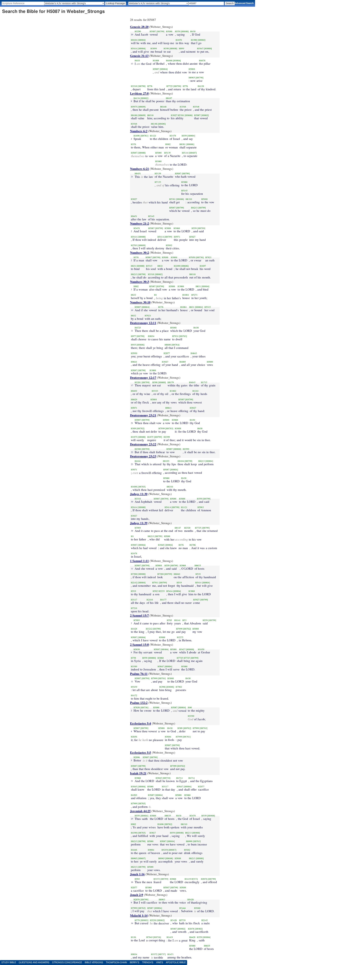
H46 (190, 707)
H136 (133, 937)
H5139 (167, 152)
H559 (177, 31)
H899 (181, 48)
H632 (160, 265)
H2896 (137, 757)
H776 (149, 86)
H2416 (150, 599)
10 (132, 310)
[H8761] (144, 135)
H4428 (134, 628)
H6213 (194, 207)
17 (132, 385)
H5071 (134, 407)
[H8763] (183, 336)
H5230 (153, 920)
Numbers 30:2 (139, 252)
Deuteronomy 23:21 (143, 415)
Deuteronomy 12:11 (143, 322)
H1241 (195, 390)
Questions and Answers (34, 962)
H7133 (158, 182)
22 (132, 452)
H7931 (175, 336)
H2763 (134, 245)
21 (132, 176)
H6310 (150, 115)
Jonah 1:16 (137, 874)
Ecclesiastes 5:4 (140, 723)
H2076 (204, 878)
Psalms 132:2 (139, 702)
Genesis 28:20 (139, 26)
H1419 (188, 878)
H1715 (204, 382)
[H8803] (144, 920)
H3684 (168, 736)
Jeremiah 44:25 (140, 811)
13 (132, 63)
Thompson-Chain (116, 962)
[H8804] (142, 39)
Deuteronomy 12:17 (143, 377)
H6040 (177, 574)
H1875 (134, 436)
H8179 (171, 382)
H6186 (134, 115)
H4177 (163, 599)
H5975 (134, 106)
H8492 (134, 390)
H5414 (134, 48)
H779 (137, 920)
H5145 (184, 190)
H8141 (177, 620)
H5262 (187, 849)
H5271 (194, 294)
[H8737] (162, 954)
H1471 (170, 954)
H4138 (201, 86)
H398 (166, 48)
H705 (169, 620)
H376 (133, 144)
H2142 (134, 582)
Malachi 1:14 (139, 915)
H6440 (163, 106)
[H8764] (175, 344)
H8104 (134, 39)
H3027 (174, 115)
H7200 (134, 574)
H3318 (134, 86)
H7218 (134, 608)
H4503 (134, 795)
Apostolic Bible (176, 962)
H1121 (153, 135)
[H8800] (185, 31)
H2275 (180, 637)
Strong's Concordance (67, 962)
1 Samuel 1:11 (139, 560)
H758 (133, 657)
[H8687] (193, 152)
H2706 (192, 544)
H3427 (182, 649)
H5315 (149, 265)
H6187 (169, 98)
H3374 (194, 878)
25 (132, 818)
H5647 (161, 666)
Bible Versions (94, 962)
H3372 (157, 878)
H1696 (137, 135)
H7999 (161, 428)
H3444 (182, 908)
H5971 (177, 236)
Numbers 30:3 (139, 281)
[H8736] (200, 257)
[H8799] (160, 31)
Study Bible (8, 962)
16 (132, 882)
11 (132, 330)
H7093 (138, 527)
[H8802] (202, 39)
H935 (133, 344)
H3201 (138, 382)
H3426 (173, 920)
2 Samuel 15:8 (139, 644)
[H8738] (144, 707)
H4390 (134, 832)
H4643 (194, 353)
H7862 (179, 686)
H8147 (178, 527)
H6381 (182, 144)
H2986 (162, 686)
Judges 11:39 (138, 523)
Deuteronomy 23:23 (143, 456)
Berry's (134, 962)
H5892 (169, 245)
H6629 (134, 399)
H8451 (138, 173)
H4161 (138, 461)
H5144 (185, 152)
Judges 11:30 (138, 494)
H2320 (187, 527)
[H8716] (157, 937)
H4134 (137, 98)
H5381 (181, 115)
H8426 (190, 899)
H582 (155, 591)
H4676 (202, 60)
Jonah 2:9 (136, 894)
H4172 (134, 695)
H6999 (189, 841)
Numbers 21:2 (139, 223)
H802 (167, 144)
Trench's (147, 962)
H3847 (200, 48)
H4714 (179, 778)
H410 (137, 60)
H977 (133, 336)
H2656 (134, 736)
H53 (184, 620)
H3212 (149, 628)
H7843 (149, 937)
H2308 (138, 449)
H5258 (165, 849)
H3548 (183, 106)
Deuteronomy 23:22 (143, 444)
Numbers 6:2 (138, 131)
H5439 (134, 686)
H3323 (155, 390)
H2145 (204, 920)
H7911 (155, 582)
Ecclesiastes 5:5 (140, 752)
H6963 (162, 899)
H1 (155, 294)
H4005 (182, 361)
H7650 (192, 257)
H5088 (169, 31)
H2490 (177, 265)
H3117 (134, 599)
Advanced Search (244, 3)
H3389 (134, 666)
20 (132, 34)
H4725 (138, 327)
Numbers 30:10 (140, 302)
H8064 (151, 849)
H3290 (138, 31)
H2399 (167, 436)
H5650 (137, 649)
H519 (198, 574)
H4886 (169, 60)
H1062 (173, 390)
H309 (133, 428)
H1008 (156, 60)
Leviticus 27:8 (139, 93)
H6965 (192, 77)
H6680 (168, 344)
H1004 (185, 294)
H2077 (167, 353)
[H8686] (189, 115)
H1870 (179, 39)
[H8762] (140, 428)
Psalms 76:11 (139, 673)
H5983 (200, 507)
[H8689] (142, 106)
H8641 (134, 361)
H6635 (198, 565)
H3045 (161, 544)
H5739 (182, 920)
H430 (192, 31)
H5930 (134, 353)
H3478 (173, 135)
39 (132, 530)
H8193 (166, 461)
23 (132, 464)
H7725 (169, 86)
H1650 (201, 649)
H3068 (158, 161)
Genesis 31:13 (139, 55)
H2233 (161, 591)
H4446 (134, 849)
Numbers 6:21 (139, 168)
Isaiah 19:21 (138, 773)
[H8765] (142, 486)
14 (132, 923)
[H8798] (199, 77)
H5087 (153, 31)
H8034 (151, 336)
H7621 (208, 257)
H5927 (196, 599)
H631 (133, 265)
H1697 (203, 265)
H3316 (138, 498)
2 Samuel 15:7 (139, 615)
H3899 (153, 48)
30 (132, 501)
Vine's (159, 962)
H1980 (194, 39)
